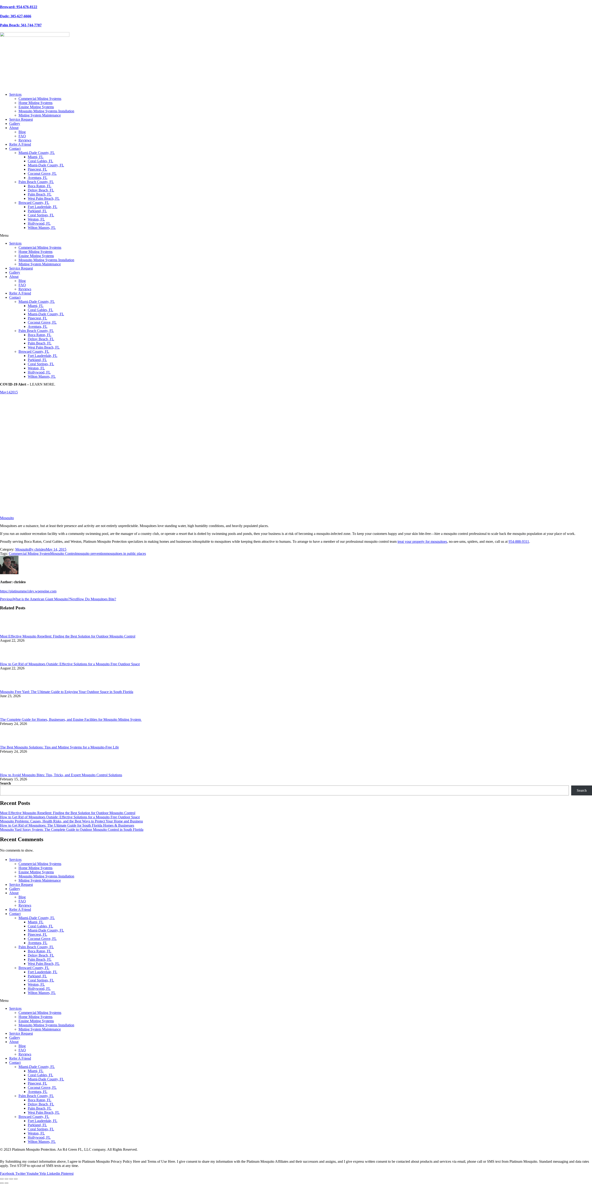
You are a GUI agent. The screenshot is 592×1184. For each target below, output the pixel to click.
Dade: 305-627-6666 (15, 16)
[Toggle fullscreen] (11, 1179)
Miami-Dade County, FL (36, 153)
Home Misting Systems (35, 103)
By (37, 549)
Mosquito (7, 518)
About (13, 128)
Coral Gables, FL (40, 161)
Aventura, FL (37, 178)
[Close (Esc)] (2, 1179)
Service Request (21, 119)
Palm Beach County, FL (36, 182)
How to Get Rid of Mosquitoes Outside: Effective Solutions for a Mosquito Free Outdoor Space (70, 664)
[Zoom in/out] (16, 1179)
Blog (22, 132)
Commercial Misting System (29, 553)
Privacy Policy (10, 1154)
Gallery (14, 124)
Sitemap (30, 1154)
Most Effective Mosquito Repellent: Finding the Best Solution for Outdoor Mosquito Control (67, 636)
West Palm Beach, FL (44, 198)
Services (15, 94)
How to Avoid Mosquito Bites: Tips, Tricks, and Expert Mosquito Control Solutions (61, 775)
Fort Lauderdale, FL (42, 207)
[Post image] (12, 632)
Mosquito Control (63, 553)
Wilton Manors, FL (42, 228)
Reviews (24, 140)
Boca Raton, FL (39, 186)
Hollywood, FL (39, 223)
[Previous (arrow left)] (2, 1183)
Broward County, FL (33, 203)
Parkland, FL (37, 211)
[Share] (6, 1179)
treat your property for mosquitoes (422, 541)
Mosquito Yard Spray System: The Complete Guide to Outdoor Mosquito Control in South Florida (71, 829)
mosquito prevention (91, 553)
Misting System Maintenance (39, 115)
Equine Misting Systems (36, 107)
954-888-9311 (519, 541)
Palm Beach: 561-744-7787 (21, 25)
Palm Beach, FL (40, 194)
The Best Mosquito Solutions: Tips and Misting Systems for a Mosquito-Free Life (59, 747)
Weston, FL (36, 219)
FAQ (22, 136)
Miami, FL (35, 157)
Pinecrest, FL (37, 169)
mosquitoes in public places (126, 553)
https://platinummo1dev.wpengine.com (28, 591)
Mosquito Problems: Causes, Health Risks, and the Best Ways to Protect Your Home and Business (71, 821)
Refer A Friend (20, 144)
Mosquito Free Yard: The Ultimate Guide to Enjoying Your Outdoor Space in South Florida (66, 692)
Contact (15, 148)
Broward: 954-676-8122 (18, 7)
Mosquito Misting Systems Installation (46, 111)
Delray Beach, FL (41, 190)
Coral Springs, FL (41, 215)
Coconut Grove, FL (42, 173)
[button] (296, 235)
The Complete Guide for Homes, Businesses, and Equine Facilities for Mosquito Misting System (71, 719)
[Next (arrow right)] (6, 1183)
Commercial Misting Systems (39, 99)
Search (5, 783)
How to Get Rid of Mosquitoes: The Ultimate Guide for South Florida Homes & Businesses (67, 825)
